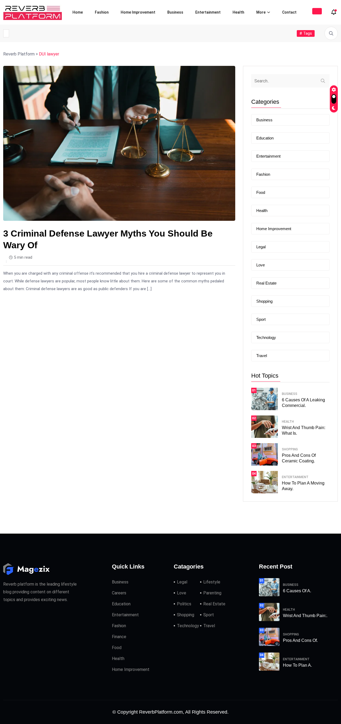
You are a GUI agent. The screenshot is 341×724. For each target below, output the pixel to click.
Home (77, 12)
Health (238, 12)
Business (175, 12)
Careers (119, 592)
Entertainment (208, 12)
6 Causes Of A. (297, 591)
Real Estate (266, 283)
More (261, 12)
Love (260, 265)
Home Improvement (138, 12)
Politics (184, 603)
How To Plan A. (297, 665)
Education (265, 138)
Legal (261, 247)
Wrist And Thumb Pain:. (305, 615)
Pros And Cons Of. (300, 640)
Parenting (212, 592)
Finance (119, 636)
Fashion (102, 12)
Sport (261, 319)
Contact (289, 12)
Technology (266, 337)
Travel (261, 355)
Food (260, 192)
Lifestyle (211, 582)
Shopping (264, 301)
